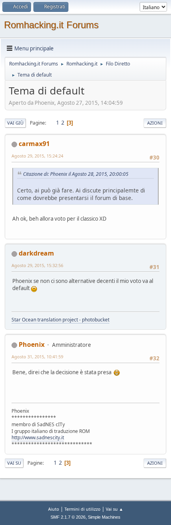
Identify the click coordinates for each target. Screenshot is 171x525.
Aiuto (53, 509)
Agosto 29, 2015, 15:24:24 (37, 156)
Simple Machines (104, 517)
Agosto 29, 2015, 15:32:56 (37, 265)
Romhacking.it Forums (51, 24)
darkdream (36, 253)
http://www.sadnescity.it (38, 437)
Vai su (14, 463)
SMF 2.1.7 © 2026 (68, 517)
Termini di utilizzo (82, 509)
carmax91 (34, 143)
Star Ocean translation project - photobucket (60, 319)
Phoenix (32, 344)
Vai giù (15, 123)
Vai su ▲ (114, 509)
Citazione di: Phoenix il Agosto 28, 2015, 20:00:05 (75, 174)
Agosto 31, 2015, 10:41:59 (37, 357)
